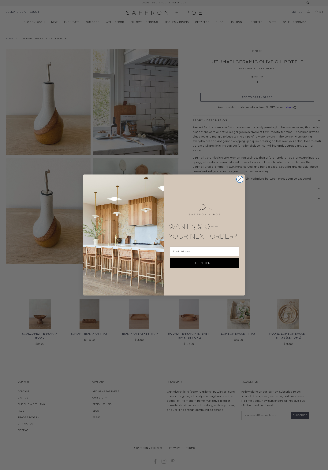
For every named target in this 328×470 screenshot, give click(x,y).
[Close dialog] (240, 179)
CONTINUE (204, 263)
